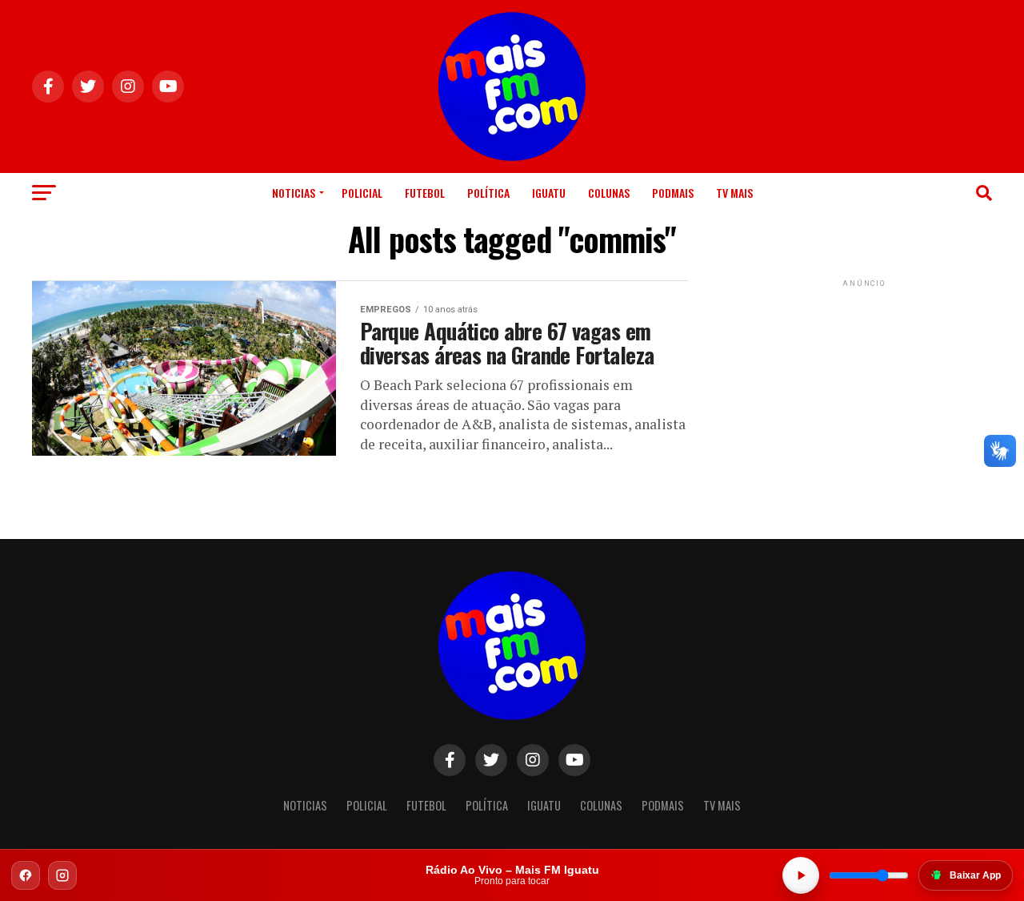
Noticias (293, 192)
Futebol (425, 192)
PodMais (673, 192)
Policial (362, 192)
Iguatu (549, 192)
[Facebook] (25, 875)
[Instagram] (62, 875)
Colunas (609, 192)
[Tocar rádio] (800, 875)
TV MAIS (734, 192)
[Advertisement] (864, 391)
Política (488, 192)
